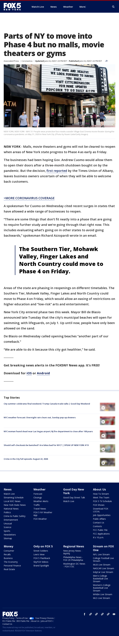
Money (8, 546)
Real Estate (9, 569)
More (82, 6)
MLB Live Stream (101, 564)
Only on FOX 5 (43, 546)
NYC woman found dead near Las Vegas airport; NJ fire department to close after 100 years (48, 431)
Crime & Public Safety (14, 516)
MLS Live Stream (101, 598)
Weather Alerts (40, 501)
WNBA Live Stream (102, 594)
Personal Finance (12, 565)
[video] (107, 407)
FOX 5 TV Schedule (102, 501)
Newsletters (10, 534)
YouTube (102, 614)
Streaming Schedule (14, 497)
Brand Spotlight (41, 565)
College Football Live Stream (103, 559)
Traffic (36, 504)
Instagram (90, 614)
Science (7, 527)
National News (11, 508)
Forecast (37, 493)
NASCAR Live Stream (103, 568)
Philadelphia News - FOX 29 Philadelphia (73, 558)
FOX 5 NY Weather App (42, 514)
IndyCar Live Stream (103, 572)
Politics (7, 512)
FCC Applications (101, 533)
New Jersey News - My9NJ (72, 552)
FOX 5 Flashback (41, 558)
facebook (84, 614)
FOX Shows (98, 504)
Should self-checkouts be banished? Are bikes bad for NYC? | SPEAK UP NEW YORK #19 (46, 445)
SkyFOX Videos (40, 561)
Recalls (7, 554)
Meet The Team (101, 497)
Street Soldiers (40, 550)
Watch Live (9, 493)
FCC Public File (100, 530)
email (114, 614)
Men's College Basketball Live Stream (100, 578)
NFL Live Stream (101, 554)
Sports (7, 530)
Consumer (9, 550)
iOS (29, 373)
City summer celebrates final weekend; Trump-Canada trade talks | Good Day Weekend (47, 403)
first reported (56, 171)
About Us (99, 489)
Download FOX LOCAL (100, 510)
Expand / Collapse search (113, 6)
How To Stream (101, 493)
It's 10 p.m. (98, 537)
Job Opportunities (101, 515)
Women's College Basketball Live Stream (101, 588)
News (7, 489)
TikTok (96, 614)
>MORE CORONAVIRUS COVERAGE (29, 198)
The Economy (11, 561)
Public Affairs (99, 518)
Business (8, 558)
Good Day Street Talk (74, 497)
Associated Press (11, 61)
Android (43, 373)
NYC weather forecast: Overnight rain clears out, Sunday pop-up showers (40, 417)
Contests (97, 526)
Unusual (8, 523)
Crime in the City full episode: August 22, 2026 (26, 459)
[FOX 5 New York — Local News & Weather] (14, 6)
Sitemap (8, 538)
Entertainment (11, 519)
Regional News (73, 546)
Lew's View (38, 554)
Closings (37, 497)
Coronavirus (27, 61)
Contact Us (98, 522)
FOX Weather (40, 518)
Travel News (39, 508)
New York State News (15, 504)
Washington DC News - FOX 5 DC (74, 565)
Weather (39, 489)
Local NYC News (12, 501)
